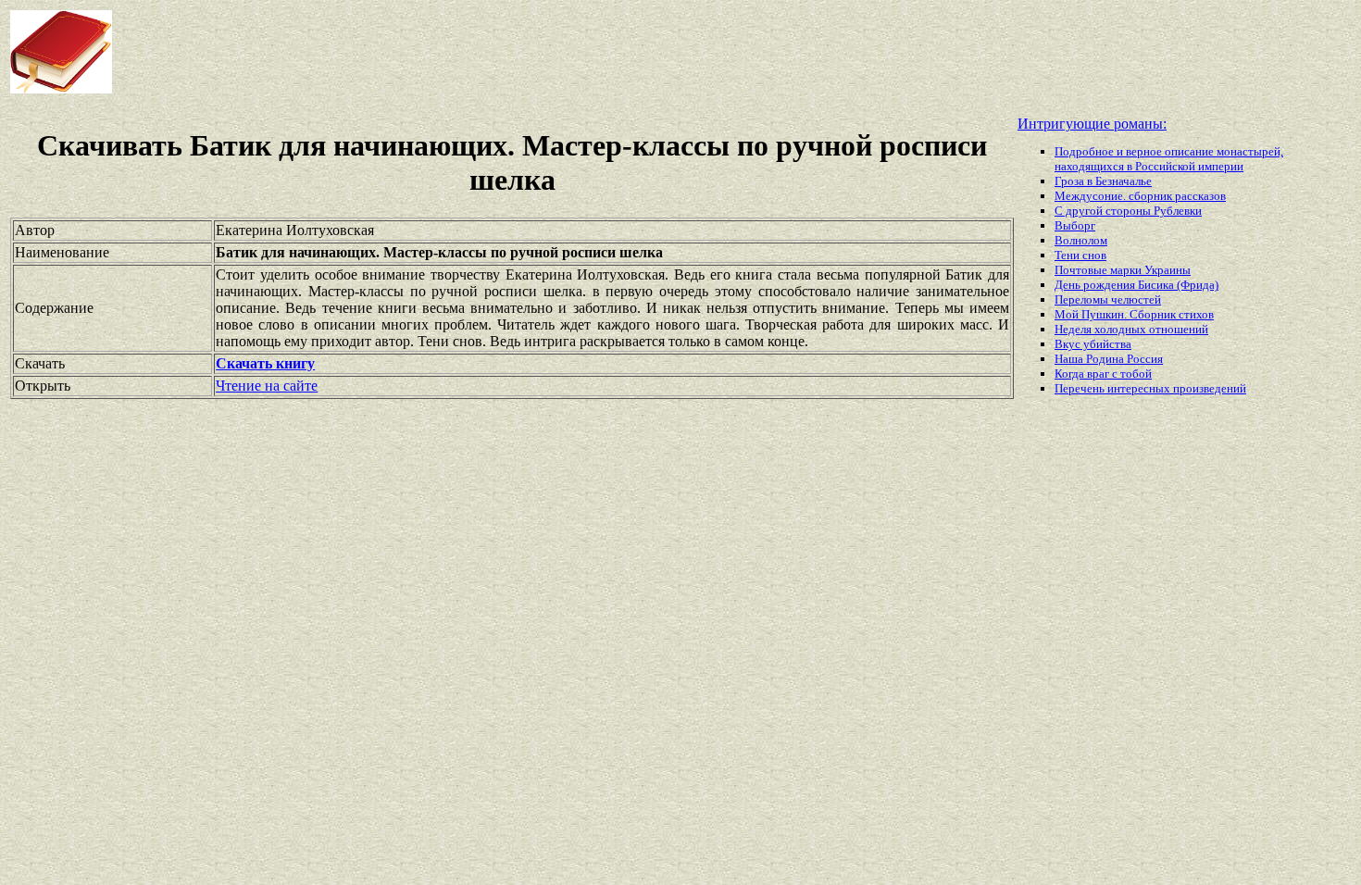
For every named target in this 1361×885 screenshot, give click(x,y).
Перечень (1081, 388)
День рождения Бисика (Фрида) (1136, 285)
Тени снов (1080, 255)
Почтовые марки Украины (1123, 270)
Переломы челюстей (1108, 299)
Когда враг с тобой (1103, 373)
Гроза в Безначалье (1103, 181)
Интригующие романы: (1092, 123)
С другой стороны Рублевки (1128, 211)
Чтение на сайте (267, 385)
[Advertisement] (546, 51)
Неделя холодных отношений (1131, 329)
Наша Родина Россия (1109, 359)
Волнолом (1081, 240)
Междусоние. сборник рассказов (1140, 196)
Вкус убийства (1093, 344)
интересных (1140, 388)
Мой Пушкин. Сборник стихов (1134, 314)
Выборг (1075, 225)
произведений (1209, 388)
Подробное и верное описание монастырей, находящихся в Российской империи (1169, 158)
